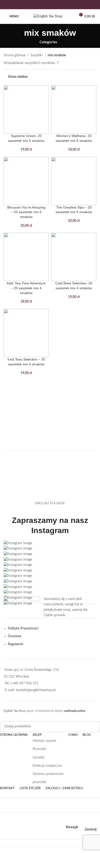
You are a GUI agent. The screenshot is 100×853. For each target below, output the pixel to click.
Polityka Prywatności (23, 628)
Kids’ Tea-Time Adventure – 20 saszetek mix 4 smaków (26, 288)
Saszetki (37, 55)
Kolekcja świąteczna (47, 765)
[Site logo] (47, 16)
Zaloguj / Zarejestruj (64, 788)
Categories (48, 42)
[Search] (94, 726)
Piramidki (39, 749)
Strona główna (15, 55)
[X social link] (47, 4)
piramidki (39, 782)
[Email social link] (53, 4)
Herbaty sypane (44, 741)
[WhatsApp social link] (59, 4)
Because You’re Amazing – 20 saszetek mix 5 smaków (26, 212)
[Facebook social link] (40, 4)
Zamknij (90, 829)
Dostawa (14, 636)
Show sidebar (18, 77)
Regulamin (15, 644)
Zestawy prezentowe (48, 774)
